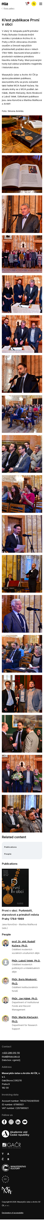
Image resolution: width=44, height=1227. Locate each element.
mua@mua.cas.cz (11, 1056)
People (7, 854)
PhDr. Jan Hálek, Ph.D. (25, 998)
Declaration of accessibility (12, 1213)
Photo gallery (9, 8)
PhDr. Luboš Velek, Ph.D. (26, 960)
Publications (10, 847)
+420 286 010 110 (11, 1053)
